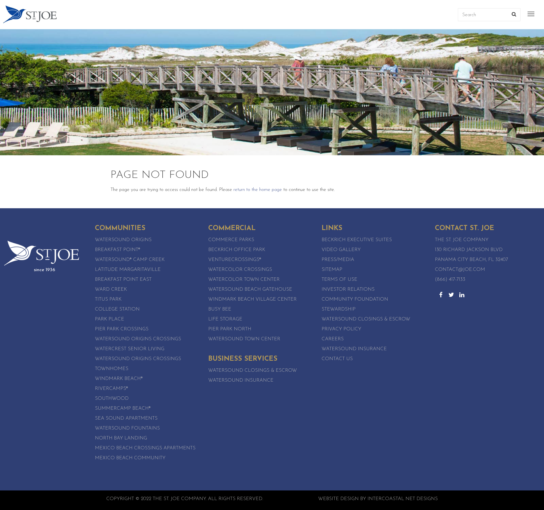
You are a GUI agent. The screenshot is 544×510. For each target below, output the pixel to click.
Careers (333, 339)
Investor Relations (348, 289)
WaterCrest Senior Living (129, 349)
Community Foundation (355, 299)
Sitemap (332, 269)
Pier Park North (229, 329)
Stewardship (339, 309)
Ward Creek (111, 289)
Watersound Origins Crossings (138, 339)
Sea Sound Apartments (126, 418)
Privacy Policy (341, 329)
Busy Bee (219, 309)
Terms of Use (339, 279)
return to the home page (257, 189)
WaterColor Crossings (240, 269)
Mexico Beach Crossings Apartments (145, 448)
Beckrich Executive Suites (357, 239)
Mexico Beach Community (130, 458)
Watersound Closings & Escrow (252, 370)
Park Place (109, 319)
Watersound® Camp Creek (130, 259)
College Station (117, 309)
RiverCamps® (111, 388)
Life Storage (225, 319)
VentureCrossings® (234, 259)
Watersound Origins (123, 239)
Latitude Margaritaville (128, 269)
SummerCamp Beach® (123, 408)
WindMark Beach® (119, 378)
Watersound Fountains (127, 428)
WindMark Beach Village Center (252, 299)
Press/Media (338, 259)
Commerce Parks (231, 239)
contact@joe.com (460, 269)
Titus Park (108, 299)
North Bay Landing (121, 438)
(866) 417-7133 (450, 279)
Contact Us (337, 358)
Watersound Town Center (244, 339)
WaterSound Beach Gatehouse (250, 289)
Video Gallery (341, 249)
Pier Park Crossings (121, 329)
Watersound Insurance (240, 380)
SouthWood (112, 398)
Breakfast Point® (117, 249)
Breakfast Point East (123, 279)
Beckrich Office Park (236, 249)
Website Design (338, 498)
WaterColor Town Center (244, 279)
